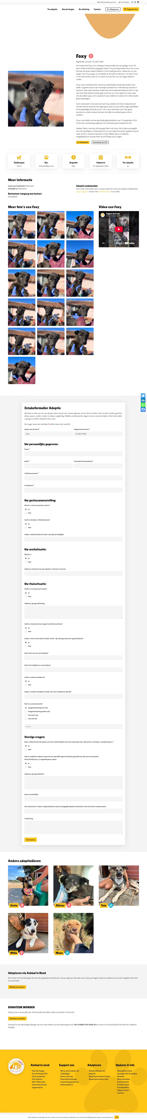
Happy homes (123, 1090)
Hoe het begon (38, 1071)
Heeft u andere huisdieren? (34, 681)
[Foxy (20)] (21, 283)
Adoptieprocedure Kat (98, 1079)
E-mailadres (29, 485)
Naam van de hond (32, 429)
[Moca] (73, 934)
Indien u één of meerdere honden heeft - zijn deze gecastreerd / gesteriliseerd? (53, 642)
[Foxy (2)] (80, 283)
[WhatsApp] (132, 2)
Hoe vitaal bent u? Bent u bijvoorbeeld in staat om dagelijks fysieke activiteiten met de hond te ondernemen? (65, 806)
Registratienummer (82, 429)
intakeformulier (104, 191)
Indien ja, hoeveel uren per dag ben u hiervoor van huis (45, 569)
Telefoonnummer (31, 473)
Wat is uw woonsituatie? (37, 711)
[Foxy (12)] (21, 370)
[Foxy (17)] (50, 224)
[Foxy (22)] (80, 254)
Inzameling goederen (69, 1082)
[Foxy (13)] (21, 312)
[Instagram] (135, 2)
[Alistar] (73, 886)
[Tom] (119, 886)
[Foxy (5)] (50, 341)
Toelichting (28, 819)
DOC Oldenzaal (38, 1082)
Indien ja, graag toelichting (34, 603)
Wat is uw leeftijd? (31, 794)
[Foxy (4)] (80, 224)
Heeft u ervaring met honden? (35, 592)
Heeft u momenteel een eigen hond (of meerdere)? (43, 628)
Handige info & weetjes (127, 1073)
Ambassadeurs (66, 1084)
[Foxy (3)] (80, 341)
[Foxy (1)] (50, 254)
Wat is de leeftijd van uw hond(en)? (37, 665)
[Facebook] (138, 2)
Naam (27, 449)
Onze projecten (38, 1076)
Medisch (120, 1076)
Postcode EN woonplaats (83, 461)
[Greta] (28, 886)
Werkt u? (27, 558)
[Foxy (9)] (21, 224)
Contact (120, 1093)
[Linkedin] (143, 400)
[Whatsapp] (143, 404)
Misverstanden (123, 1079)
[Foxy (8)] (80, 312)
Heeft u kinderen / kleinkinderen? (37, 523)
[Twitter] (143, 395)
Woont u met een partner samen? (37, 509)
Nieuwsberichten (124, 1071)
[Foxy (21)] (21, 254)
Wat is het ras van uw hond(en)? (36, 653)
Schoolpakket (123, 1087)
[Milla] (28, 934)
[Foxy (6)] (21, 341)
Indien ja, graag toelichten (34, 774)
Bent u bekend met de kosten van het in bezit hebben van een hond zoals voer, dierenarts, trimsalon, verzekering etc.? (68, 745)
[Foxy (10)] (50, 312)
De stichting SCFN (39, 1073)
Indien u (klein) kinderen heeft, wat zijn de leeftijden (44, 534)
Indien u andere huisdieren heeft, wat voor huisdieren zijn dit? (47, 692)
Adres (27, 461)
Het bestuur (37, 1079)
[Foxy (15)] (50, 283)
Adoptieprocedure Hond (99, 1076)
